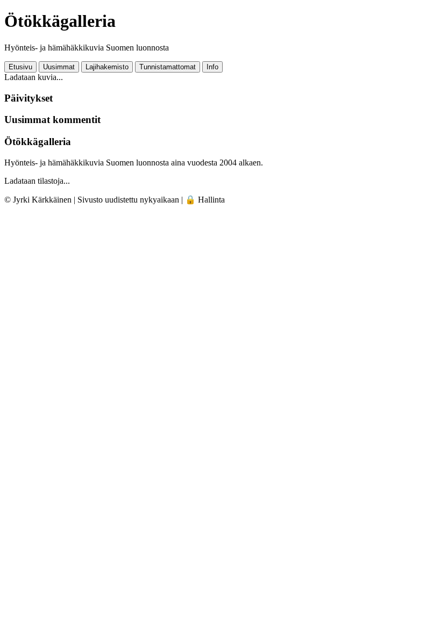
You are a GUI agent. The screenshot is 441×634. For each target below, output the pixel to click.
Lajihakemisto (107, 67)
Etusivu (20, 67)
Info (212, 67)
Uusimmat (59, 67)
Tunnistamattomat (167, 67)
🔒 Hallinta (205, 199)
